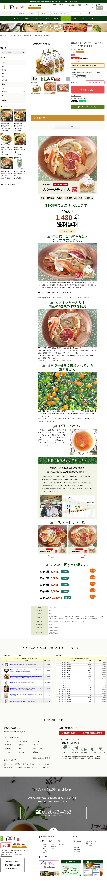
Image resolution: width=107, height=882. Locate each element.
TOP (54, 5)
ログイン (92, 8)
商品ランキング (59, 13)
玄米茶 (44, 850)
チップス (65, 18)
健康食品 (26, 18)
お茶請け (53, 844)
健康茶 (44, 844)
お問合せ (99, 5)
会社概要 (76, 847)
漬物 (74, 18)
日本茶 (44, 846)
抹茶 (43, 848)
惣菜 (82, 18)
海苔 (47, 18)
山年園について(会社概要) (67, 5)
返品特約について (76, 96)
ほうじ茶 (44, 852)
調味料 (56, 18)
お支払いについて (91, 841)
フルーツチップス (18, 35)
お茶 (20, 13)
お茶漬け (53, 848)
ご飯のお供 (38, 18)
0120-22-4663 (14, 865)
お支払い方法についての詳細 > (41, 758)
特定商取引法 (77, 851)
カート (100, 7)
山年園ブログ (77, 849)
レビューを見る (79, 52)
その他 (4, 100)
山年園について (78, 841)
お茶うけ (16, 18)
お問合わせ (89, 845)
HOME (2, 35)
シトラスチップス (53, 555)
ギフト (44, 13)
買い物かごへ (67, 231)
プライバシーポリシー (6, 856)
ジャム (91, 18)
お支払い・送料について (85, 5)
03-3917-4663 (7, 854)
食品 (32, 13)
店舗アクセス (89, 843)
